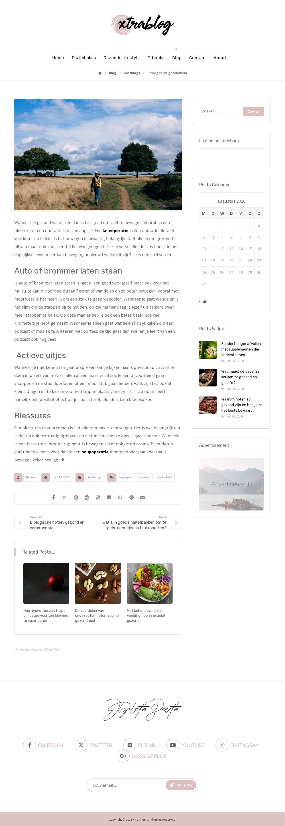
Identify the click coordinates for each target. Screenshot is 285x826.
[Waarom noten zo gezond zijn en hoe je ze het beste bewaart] (208, 405)
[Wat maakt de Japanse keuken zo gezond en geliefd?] (208, 377)
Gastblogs (94, 477)
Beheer (30, 477)
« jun (203, 301)
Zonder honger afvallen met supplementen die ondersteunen (241, 349)
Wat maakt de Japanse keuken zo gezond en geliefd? (240, 377)
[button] (53, 497)
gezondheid (164, 477)
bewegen (125, 477)
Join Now (183, 785)
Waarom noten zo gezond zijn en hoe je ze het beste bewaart (241, 405)
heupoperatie (95, 452)
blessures (144, 477)
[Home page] (100, 73)
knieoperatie (115, 230)
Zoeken (253, 111)
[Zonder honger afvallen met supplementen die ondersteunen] (208, 350)
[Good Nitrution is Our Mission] (142, 26)
